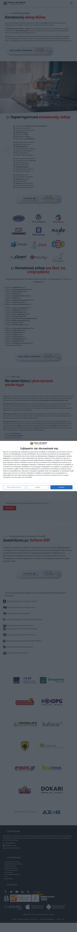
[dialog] (38, 466)
